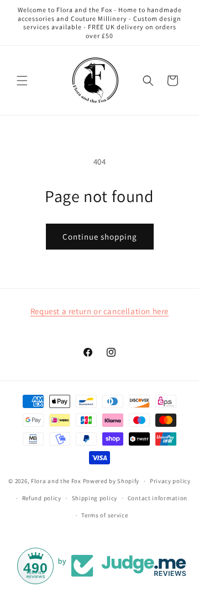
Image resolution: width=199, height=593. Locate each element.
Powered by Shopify (111, 481)
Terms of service (104, 515)
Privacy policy (170, 481)
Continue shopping (99, 236)
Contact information (157, 498)
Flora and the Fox (56, 481)
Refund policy (41, 498)
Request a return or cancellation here (99, 311)
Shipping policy (95, 498)
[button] (22, 80)
